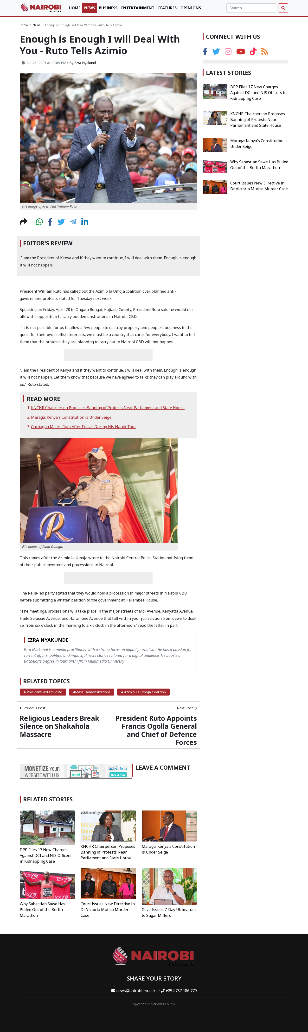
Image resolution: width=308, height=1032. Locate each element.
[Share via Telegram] (73, 223)
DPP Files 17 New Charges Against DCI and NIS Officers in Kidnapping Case (45, 855)
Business (108, 8)
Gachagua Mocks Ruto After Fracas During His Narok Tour (83, 426)
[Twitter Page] (216, 53)
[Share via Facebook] (50, 223)
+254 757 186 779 (181, 990)
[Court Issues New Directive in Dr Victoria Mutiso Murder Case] (108, 883)
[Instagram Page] (228, 53)
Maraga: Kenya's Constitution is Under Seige (71, 417)
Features (167, 8)
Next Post (185, 708)
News (89, 8)
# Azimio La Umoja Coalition (143, 692)
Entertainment (137, 8)
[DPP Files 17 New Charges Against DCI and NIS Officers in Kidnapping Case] (47, 827)
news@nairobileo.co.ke (137, 990)
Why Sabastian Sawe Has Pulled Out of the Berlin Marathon (42, 909)
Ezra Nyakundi (85, 62)
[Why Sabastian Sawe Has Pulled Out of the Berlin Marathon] (47, 883)
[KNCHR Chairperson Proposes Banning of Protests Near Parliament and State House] (108, 825)
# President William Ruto (43, 692)
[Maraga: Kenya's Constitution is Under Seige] (169, 825)
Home (74, 8)
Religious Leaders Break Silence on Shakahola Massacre (59, 726)
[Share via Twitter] (61, 223)
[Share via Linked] (84, 223)
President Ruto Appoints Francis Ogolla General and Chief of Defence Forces (156, 730)
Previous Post (34, 708)
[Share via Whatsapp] (39, 223)
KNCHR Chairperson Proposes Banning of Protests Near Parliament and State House (108, 407)
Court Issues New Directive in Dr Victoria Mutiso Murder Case (108, 909)
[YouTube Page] (240, 53)
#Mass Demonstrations (91, 692)
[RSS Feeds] (264, 53)
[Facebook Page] (205, 53)
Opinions (190, 8)
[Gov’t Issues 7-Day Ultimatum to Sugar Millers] (169, 886)
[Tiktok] (253, 53)
